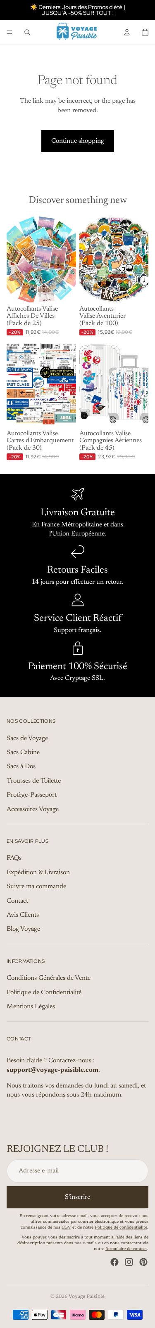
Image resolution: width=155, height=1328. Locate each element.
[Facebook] (114, 1262)
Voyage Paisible (87, 1296)
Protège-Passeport (32, 795)
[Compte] (127, 32)
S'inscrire (77, 1197)
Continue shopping (77, 141)
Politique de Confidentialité (44, 992)
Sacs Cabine (23, 752)
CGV (66, 1228)
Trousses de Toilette (34, 781)
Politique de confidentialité (121, 1228)
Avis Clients (23, 915)
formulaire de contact (126, 1250)
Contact (17, 901)
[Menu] (9, 32)
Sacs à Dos (21, 767)
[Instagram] (129, 1262)
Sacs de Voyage (27, 738)
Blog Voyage (23, 929)
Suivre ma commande (36, 887)
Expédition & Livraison (38, 872)
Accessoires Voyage (33, 809)
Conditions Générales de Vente (49, 978)
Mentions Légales (31, 1007)
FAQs (14, 858)
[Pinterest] (143, 1262)
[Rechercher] (27, 32)
